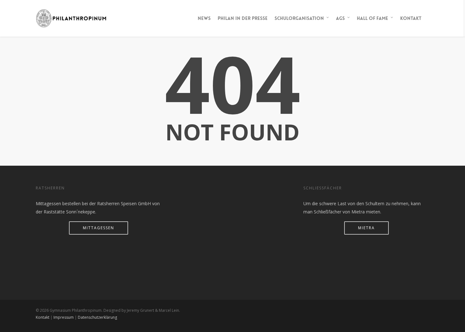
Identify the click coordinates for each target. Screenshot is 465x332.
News (204, 18)
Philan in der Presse (243, 18)
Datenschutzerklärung (97, 317)
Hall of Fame (372, 18)
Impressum (63, 317)
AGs (340, 18)
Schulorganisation (299, 18)
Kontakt (410, 18)
